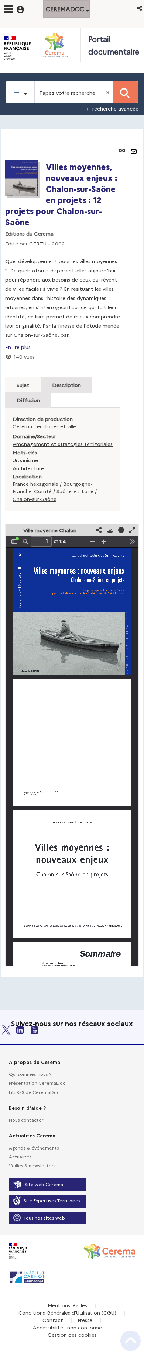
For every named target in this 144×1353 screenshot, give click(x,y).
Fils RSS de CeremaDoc (34, 1092)
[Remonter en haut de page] (130, 1341)
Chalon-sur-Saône (34, 498)
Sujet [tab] (23, 384)
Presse (85, 1320)
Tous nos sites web (44, 1217)
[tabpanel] (72, 553)
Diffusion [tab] (28, 400)
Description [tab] (66, 384)
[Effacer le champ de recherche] (108, 92)
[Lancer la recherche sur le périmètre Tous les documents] (125, 92)
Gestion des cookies (72, 1334)
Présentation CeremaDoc (37, 1083)
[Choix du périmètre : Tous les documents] (20, 92)
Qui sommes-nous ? (30, 1074)
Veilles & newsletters (32, 1165)
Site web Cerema (44, 1184)
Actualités (20, 1156)
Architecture (28, 468)
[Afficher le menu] (9, 8)
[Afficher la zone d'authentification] (25, 8)
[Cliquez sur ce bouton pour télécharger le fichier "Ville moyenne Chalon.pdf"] (110, 529)
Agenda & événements (34, 1147)
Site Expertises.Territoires (52, 1200)
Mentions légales (67, 1305)
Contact (52, 1320)
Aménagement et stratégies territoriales (63, 443)
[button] (140, 8)
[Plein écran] (132, 529)
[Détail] (121, 529)
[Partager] (99, 529)
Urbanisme (25, 460)
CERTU (38, 243)
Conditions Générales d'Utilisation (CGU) (67, 1312)
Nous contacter (26, 1119)
